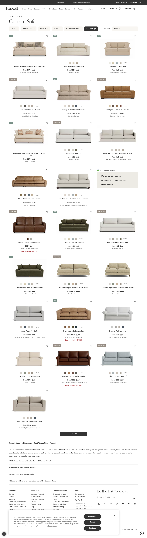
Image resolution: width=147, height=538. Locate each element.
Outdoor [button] (67, 9)
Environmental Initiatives (17, 504)
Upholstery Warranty (38, 494)
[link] (121, 2)
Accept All (92, 516)
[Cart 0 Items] (139, 8)
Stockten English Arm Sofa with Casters (73, 288)
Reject (92, 522)
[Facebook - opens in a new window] (105, 503)
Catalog (33, 501)
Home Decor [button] (53, 9)
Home (11, 17)
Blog (32, 507)
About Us (12, 491)
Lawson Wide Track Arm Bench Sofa (29, 288)
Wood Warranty (36, 496)
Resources (35, 491)
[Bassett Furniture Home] (12, 8)
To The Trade (80, 500)
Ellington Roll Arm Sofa (117, 66)
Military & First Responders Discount (17, 508)
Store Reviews (80, 496)
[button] (57, 1)
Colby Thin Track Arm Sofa (117, 376)
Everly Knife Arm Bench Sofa (73, 66)
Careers (11, 496)
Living (19, 17)
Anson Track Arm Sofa (29, 331)
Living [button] (24, 9)
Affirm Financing (58, 507)
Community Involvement (17, 501)
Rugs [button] (61, 9)
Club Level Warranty (38, 499)
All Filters (89, 29)
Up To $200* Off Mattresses (73, 2)
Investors (12, 499)
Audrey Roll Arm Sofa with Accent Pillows (29, 66)
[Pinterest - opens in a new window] (117, 503)
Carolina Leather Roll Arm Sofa (73, 376)
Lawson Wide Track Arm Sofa (73, 242)
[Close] (114, 515)
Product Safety (36, 504)
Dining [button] (30, 9)
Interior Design (80, 503)
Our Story (12, 494)
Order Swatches (107, 185)
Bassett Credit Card (59, 504)
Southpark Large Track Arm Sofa (117, 110)
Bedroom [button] (37, 9)
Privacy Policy (52, 526)
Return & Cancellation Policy (60, 498)
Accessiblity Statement (130, 529)
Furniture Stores (80, 508)
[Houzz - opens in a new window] (128, 503)
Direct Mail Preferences (61, 501)
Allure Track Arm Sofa (73, 153)
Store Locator (79, 494)
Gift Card (56, 509)
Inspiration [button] (90, 9)
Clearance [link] (81, 9)
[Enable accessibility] (4, 534)
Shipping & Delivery (59, 494)
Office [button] (44, 9)
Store (77, 491)
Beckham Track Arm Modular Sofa (29, 421)
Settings (92, 528)
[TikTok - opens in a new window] (111, 503)
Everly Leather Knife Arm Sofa (73, 331)
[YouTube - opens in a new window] (123, 503)
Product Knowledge (37, 509)
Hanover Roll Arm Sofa (117, 331)
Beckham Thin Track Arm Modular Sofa (117, 153)
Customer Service (60, 491)
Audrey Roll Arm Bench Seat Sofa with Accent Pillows (29, 154)
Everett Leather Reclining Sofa (29, 242)
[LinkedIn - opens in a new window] (134, 503)
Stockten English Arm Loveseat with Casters (118, 288)
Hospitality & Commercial (83, 506)
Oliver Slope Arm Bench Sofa (29, 110)
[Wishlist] (47, 36)
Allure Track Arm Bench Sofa (117, 242)
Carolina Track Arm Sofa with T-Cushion (73, 199)
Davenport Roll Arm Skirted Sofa (73, 110)
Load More (73, 434)
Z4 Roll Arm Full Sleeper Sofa (29, 376)
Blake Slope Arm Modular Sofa (29, 199)
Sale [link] (74, 9)
